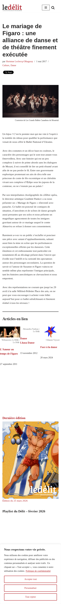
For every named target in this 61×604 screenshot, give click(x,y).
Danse (13, 65)
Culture (5, 65)
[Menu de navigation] (46, 7)
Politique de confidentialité (38, 571)
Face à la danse (48, 347)
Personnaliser (30, 588)
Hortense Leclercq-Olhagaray (19, 61)
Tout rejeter (30, 597)
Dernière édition (13, 418)
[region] (30, 574)
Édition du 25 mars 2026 (15, 500)
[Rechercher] (53, 8)
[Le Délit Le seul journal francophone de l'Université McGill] (12, 7)
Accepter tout (30, 579)
